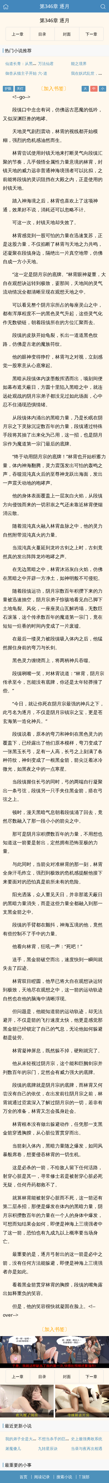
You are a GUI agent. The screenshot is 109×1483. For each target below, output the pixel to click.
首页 (23, 1476)
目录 (42, 34)
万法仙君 (46, 63)
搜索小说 (64, 1476)
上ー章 (17, 34)
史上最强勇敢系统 (86, 1438)
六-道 (42, 73)
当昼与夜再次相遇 (86, 1448)
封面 (67, 34)
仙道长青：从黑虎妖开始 (26, 63)
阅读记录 (42, 1476)
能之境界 (79, 63)
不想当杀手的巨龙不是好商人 (63, 1438)
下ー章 (91, 34)
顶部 (85, 1476)
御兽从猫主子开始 (21, 73)
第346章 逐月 (55, 6)
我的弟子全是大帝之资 (24, 1438)
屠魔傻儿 (13, 1448)
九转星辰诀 (48, 1448)
